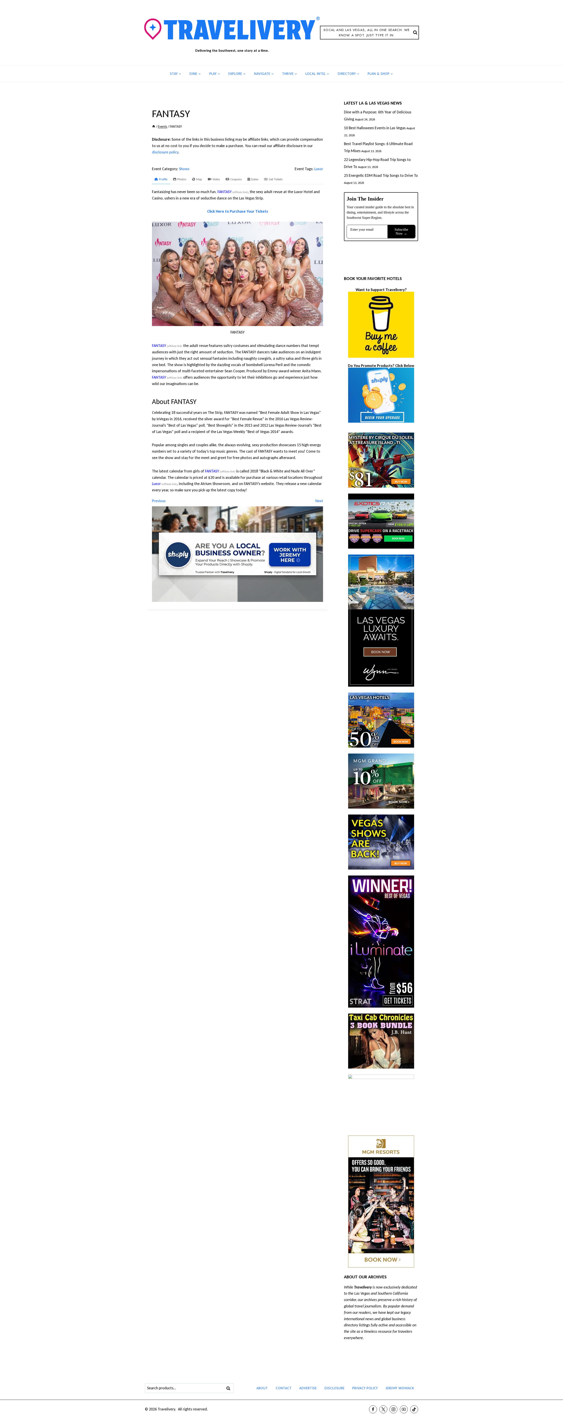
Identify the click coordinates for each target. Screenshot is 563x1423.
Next (319, 500)
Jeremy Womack (400, 1388)
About (262, 1388)
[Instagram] (393, 1409)
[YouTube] (404, 1409)
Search (229, 1388)
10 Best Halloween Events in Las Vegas (375, 127)
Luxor (318, 168)
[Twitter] (383, 1409)
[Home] (153, 126)
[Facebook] (373, 1409)
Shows (184, 168)
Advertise (308, 1388)
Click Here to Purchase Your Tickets (237, 211)
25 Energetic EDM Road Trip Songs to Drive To (381, 175)
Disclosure (335, 1388)
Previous (159, 500)
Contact (284, 1388)
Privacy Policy (365, 1388)
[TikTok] (414, 1409)
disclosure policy (165, 152)
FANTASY (225, 191)
